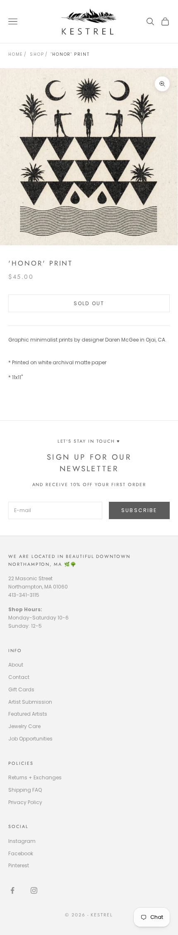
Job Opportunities (30, 738)
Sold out (89, 303)
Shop (37, 54)
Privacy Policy (25, 802)
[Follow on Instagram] (34, 890)
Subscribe (139, 510)
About (15, 664)
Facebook (20, 853)
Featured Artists (27, 713)
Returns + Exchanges (35, 777)
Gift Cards (21, 689)
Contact (18, 677)
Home (15, 54)
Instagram (22, 841)
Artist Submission (30, 701)
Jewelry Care (24, 726)
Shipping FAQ (25, 789)
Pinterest (18, 865)
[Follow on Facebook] (12, 890)
